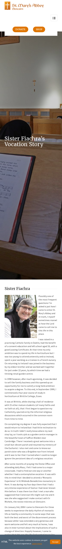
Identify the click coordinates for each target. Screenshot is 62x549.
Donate (20, 29)
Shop (39, 29)
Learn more (37, 543)
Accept (55, 542)
